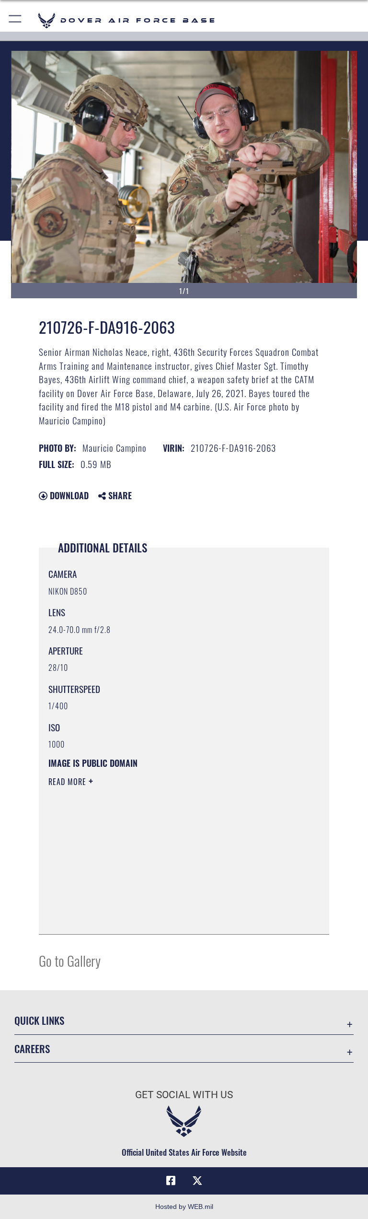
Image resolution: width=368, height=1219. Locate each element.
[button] (15, 20)
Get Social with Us (184, 1095)
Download (68, 495)
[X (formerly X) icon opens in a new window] (197, 1180)
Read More (68, 781)
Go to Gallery (70, 960)
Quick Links (39, 1020)
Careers (32, 1048)
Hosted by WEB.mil (184, 1206)
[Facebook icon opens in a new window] (170, 1180)
